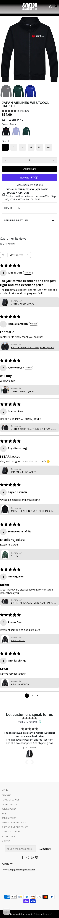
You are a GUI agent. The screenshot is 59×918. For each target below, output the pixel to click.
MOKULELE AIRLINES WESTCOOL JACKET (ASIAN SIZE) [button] (31, 510)
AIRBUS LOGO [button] (18, 640)
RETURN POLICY (9, 808)
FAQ (4, 813)
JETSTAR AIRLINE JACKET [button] (23, 472)
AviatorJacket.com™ (43, 914)
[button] (9, 110)
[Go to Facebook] (22, 857)
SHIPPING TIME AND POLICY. (15, 822)
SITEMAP (6, 840)
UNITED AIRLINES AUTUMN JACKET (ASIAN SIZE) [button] (32, 429)
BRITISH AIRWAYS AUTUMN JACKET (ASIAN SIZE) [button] (32, 347)
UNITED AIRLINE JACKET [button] (23, 303)
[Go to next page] (38, 695)
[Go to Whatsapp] (32, 857)
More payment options (29, 185)
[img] (29, 718)
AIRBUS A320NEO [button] (20, 684)
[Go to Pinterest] (36, 857)
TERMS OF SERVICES (11, 831)
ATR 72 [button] (14, 555)
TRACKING (6, 795)
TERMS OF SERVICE (10, 799)
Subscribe (45, 848)
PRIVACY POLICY (9, 804)
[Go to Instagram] (27, 857)
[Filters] (3, 255)
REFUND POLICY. (9, 836)
